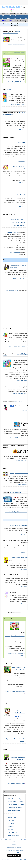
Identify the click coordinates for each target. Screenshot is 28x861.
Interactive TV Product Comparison (18, 437)
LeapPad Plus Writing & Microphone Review (16, 512)
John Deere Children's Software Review (15, 691)
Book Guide (11, 823)
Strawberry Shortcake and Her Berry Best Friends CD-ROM (14, 637)
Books (15, 16)
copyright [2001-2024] (20, 859)
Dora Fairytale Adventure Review (16, 44)
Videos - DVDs (12, 839)
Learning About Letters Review (16, 783)
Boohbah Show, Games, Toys (16, 104)
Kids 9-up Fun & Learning (15, 807)
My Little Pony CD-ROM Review (16, 82)
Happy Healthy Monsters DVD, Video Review (15, 740)
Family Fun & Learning (14, 810)
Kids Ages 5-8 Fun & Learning (16, 804)
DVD (10, 16)
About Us (17, 850)
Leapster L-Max (18, 401)
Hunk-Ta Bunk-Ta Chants (19, 194)
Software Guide (12, 817)
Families (14, 844)
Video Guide (11, 820)
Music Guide (11, 826)
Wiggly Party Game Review (20, 393)
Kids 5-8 (19, 842)
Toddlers (10, 842)
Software (4, 16)
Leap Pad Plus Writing (15, 492)
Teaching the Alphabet (21, 484)
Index (8, 18)
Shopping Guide (10, 847)
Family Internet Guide (13, 835)
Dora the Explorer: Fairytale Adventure (11, 32)
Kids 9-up (24, 842)
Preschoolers (15, 842)
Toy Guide (10, 829)
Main (18, 852)
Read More (24, 535)
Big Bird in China (20, 142)
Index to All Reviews (10, 845)
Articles (14, 18)
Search (25, 18)
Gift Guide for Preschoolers (20, 278)
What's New (8, 850)
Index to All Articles (18, 845)
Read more (21, 129)
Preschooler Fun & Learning (15, 802)
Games (3, 18)
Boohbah (9, 89)
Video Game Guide (13, 832)
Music (24, 16)
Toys (20, 16)
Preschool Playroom (15, 252)
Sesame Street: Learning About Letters (18, 758)
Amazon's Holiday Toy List (11, 290)
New (19, 18)
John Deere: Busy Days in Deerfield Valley (18, 668)
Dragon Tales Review (22, 380)
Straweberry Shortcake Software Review (16, 654)
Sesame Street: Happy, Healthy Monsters (19, 712)
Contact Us (13, 850)
